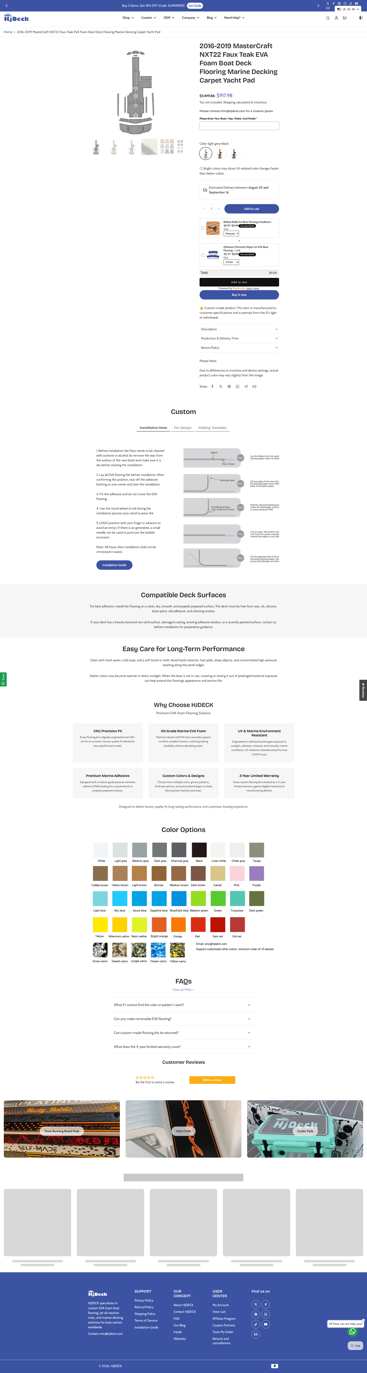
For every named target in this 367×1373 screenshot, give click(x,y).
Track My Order (223, 1332)
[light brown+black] (220, 153)
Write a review (212, 1080)
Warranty (180, 1339)
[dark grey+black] (234, 153)
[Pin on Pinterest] (229, 386)
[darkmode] (358, 17)
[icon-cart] (344, 18)
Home (8, 32)
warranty (248, 786)
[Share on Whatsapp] (237, 386)
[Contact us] (352, 1331)
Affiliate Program (224, 1318)
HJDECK (116, 1366)
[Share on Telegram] (246, 386)
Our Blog (179, 1325)
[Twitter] (328, 3)
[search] (328, 18)
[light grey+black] (206, 153)
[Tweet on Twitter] (221, 386)
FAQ (176, 1318)
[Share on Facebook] (212, 386)
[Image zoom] (136, 89)
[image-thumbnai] (96, 147)
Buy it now (239, 295)
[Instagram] (345, 3)
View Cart (219, 1312)
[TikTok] (351, 3)
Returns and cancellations (221, 1341)
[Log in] (336, 17)
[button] (251, 208)
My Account (221, 1305)
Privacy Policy (144, 1300)
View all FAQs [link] (182, 990)
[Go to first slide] (318, 5)
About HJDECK (183, 1305)
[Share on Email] (254, 386)
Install (178, 1332)
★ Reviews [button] (363, 690)
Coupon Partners (224, 1325)
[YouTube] (356, 3)
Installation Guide (146, 1327)
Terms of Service (146, 1320)
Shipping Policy (145, 1314)
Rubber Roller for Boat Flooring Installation (247, 222)
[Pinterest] (339, 3)
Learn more (252, 288)
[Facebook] (333, 3)
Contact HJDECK (185, 1312)
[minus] (203, 209)
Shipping (229, 102)
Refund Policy (144, 1307)
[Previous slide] (6, 5)
